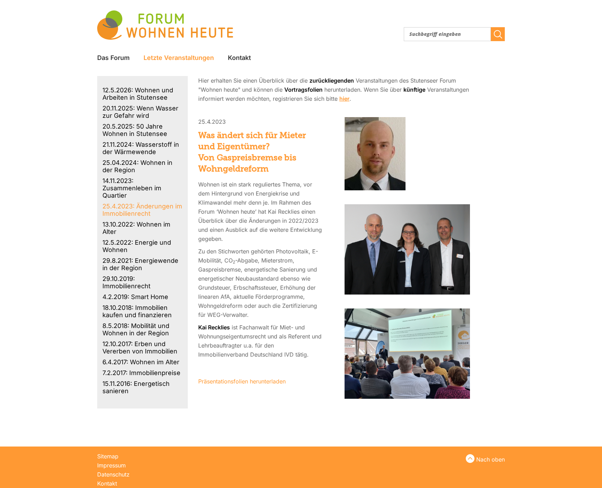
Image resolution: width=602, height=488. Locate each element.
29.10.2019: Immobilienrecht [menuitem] (126, 282)
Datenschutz (113, 474)
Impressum (111, 465)
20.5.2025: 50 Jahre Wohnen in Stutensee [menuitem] (134, 130)
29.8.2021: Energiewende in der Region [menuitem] (140, 264)
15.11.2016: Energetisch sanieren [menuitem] (136, 387)
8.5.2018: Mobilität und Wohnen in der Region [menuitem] (135, 329)
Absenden (498, 34)
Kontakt (239, 57)
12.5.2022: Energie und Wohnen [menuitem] (136, 246)
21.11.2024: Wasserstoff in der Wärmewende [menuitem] (140, 148)
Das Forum (113, 57)
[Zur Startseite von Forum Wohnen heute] (165, 25)
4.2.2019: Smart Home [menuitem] (135, 296)
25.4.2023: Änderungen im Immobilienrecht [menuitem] (142, 210)
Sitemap (107, 456)
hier (344, 98)
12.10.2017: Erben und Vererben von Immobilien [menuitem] (139, 347)
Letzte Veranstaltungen (179, 57)
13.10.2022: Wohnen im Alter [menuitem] (136, 228)
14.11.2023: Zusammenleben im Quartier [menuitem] (131, 188)
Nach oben (490, 459)
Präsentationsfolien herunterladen (242, 381)
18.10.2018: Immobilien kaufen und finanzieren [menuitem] (137, 311)
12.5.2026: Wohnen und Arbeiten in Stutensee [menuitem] (137, 93)
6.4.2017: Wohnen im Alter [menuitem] (140, 362)
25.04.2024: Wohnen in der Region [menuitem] (137, 166)
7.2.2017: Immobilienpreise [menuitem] (141, 372)
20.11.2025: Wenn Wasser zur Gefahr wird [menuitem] (140, 112)
